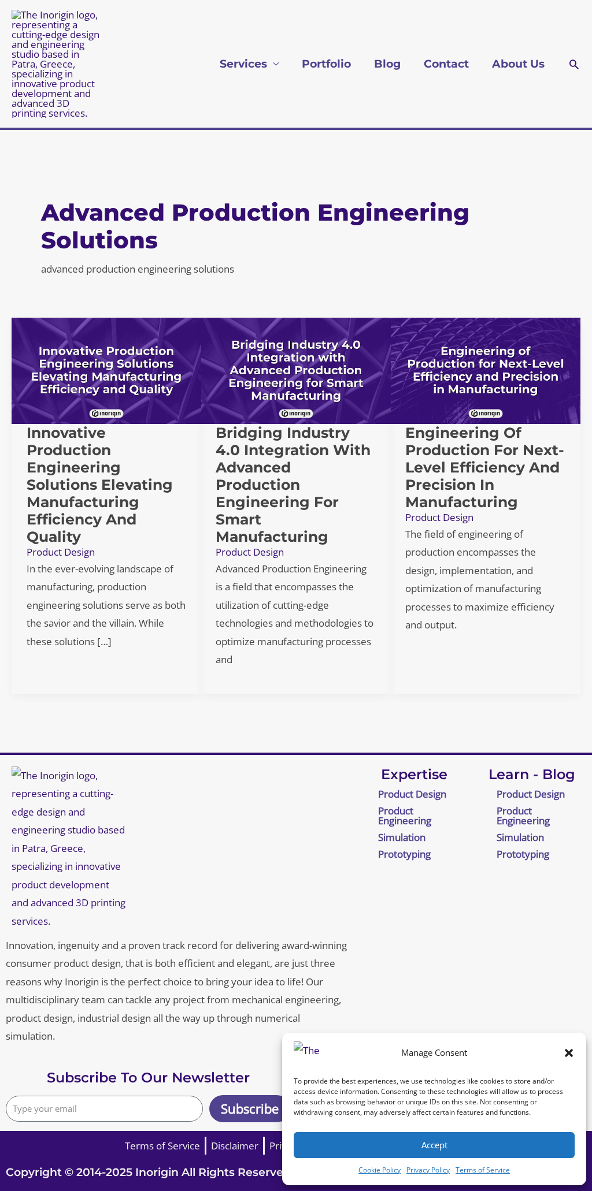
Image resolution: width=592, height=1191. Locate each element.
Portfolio (326, 63)
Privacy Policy (428, 1170)
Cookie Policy (379, 1170)
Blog (387, 63)
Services (243, 63)
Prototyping (404, 854)
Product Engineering (404, 815)
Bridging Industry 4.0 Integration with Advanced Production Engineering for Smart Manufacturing (293, 484)
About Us (518, 63)
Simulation (402, 837)
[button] (569, 1053)
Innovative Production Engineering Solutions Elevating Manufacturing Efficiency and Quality (100, 484)
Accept (434, 1145)
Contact (446, 63)
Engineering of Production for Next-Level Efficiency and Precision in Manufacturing (484, 467)
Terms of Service (483, 1170)
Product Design (61, 552)
